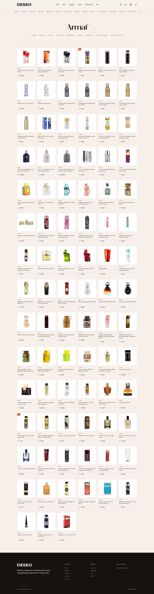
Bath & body (67, 11)
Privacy (92, 576)
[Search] (120, 4)
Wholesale (89, 4)
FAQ (97, 4)
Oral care (122, 11)
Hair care (41, 11)
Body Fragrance (102, 11)
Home (57, 4)
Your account (94, 568)
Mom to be (58, 11)
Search (66, 576)
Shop (64, 4)
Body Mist (42, 35)
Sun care (85, 11)
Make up (92, 11)
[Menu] (135, 4)
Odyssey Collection (117, 35)
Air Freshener (70, 35)
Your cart (67, 579)
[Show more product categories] (139, 11)
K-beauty (17, 11)
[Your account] (125, 4)
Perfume (24, 11)
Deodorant (113, 11)
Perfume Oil (89, 35)
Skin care (77, 11)
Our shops (67, 573)
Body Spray (60, 35)
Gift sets (33, 11)
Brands (71, 4)
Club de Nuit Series (102, 35)
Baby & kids (49, 11)
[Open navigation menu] (135, 4)
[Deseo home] (24, 4)
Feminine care (132, 11)
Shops (80, 4)
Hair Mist (80, 35)
